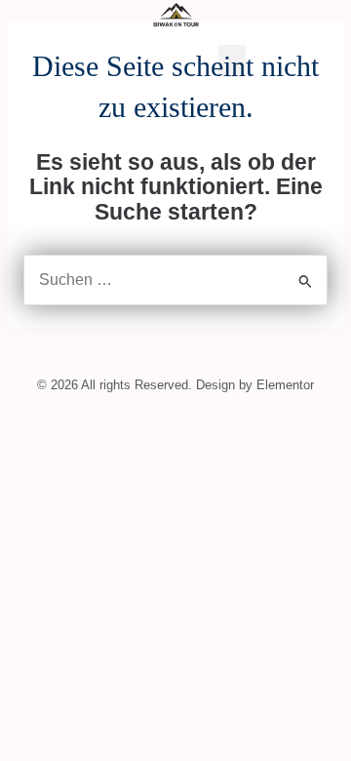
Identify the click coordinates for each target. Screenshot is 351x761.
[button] (232, 61)
